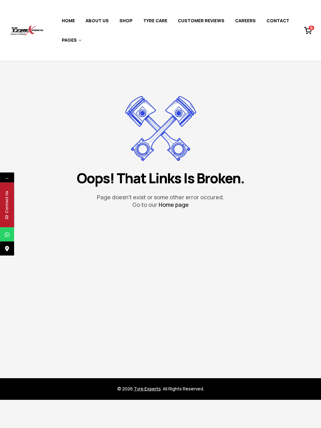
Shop (126, 20)
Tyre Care (155, 20)
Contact (277, 20)
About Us (97, 20)
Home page (174, 204)
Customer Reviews (201, 20)
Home (68, 20)
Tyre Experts (147, 389)
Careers (245, 20)
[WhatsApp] (7, 234)
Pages (69, 40)
